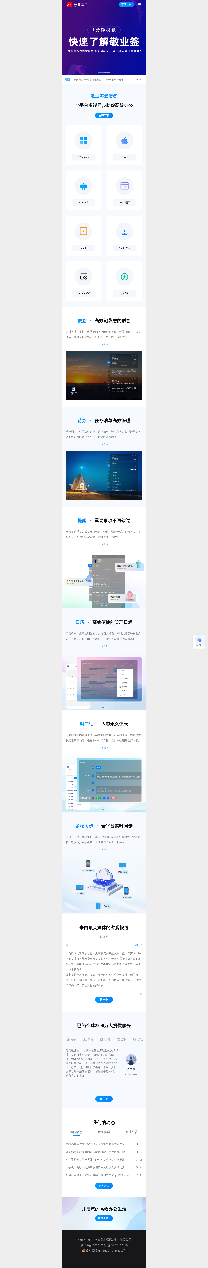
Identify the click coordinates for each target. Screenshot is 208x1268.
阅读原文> (138, 945)
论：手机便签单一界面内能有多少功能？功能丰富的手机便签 (98, 1143)
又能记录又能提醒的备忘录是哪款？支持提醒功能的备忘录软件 (98, 1135)
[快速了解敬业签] (104, 37)
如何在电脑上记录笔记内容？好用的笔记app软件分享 (97, 1159)
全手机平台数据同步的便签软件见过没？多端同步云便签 (98, 1151)
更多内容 (104, 1169)
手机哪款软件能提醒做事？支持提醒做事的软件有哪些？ (98, 1128)
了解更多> (104, 344)
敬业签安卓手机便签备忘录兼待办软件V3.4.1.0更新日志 (99, 79)
